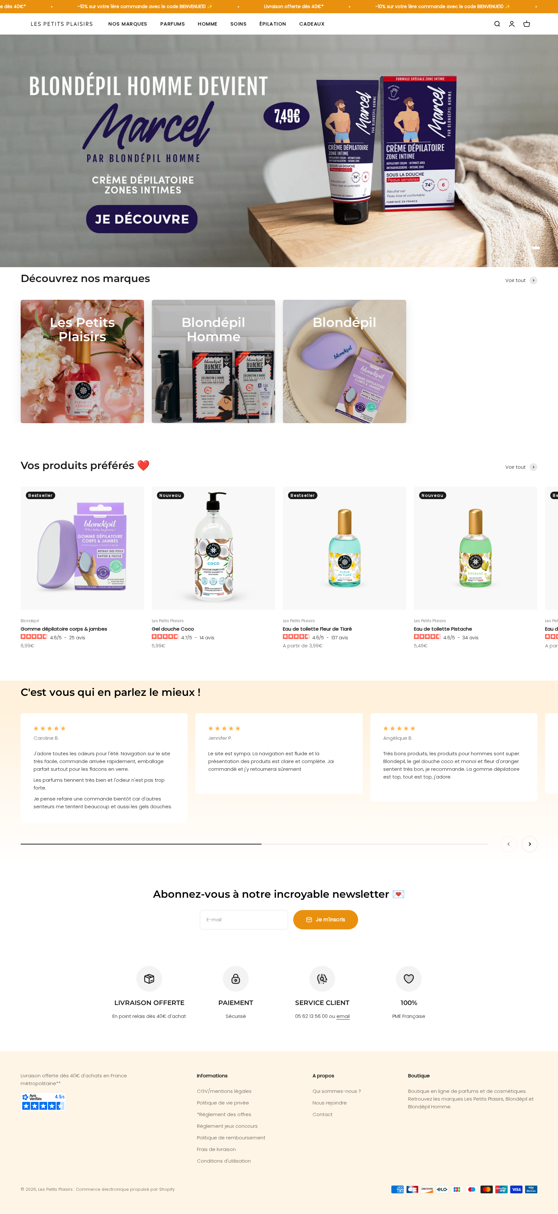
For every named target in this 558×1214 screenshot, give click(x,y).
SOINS (239, 23)
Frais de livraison (216, 1149)
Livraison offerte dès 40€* (273, 6)
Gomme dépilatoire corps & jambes (64, 628)
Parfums (172, 23)
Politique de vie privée (223, 1102)
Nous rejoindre (330, 1102)
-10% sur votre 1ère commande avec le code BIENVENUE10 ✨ (124, 6)
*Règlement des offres (224, 1114)
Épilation (273, 23)
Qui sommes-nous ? (337, 1091)
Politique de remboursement (231, 1137)
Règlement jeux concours (227, 1126)
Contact (323, 1114)
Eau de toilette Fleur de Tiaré (317, 628)
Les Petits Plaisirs (168, 620)
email (343, 1016)
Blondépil (30, 620)
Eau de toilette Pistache (443, 628)
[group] (279, 151)
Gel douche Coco (173, 628)
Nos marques (128, 23)
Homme (208, 23)
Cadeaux (312, 23)
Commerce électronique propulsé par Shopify (125, 1189)
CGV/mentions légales (224, 1091)
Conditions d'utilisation (224, 1160)
